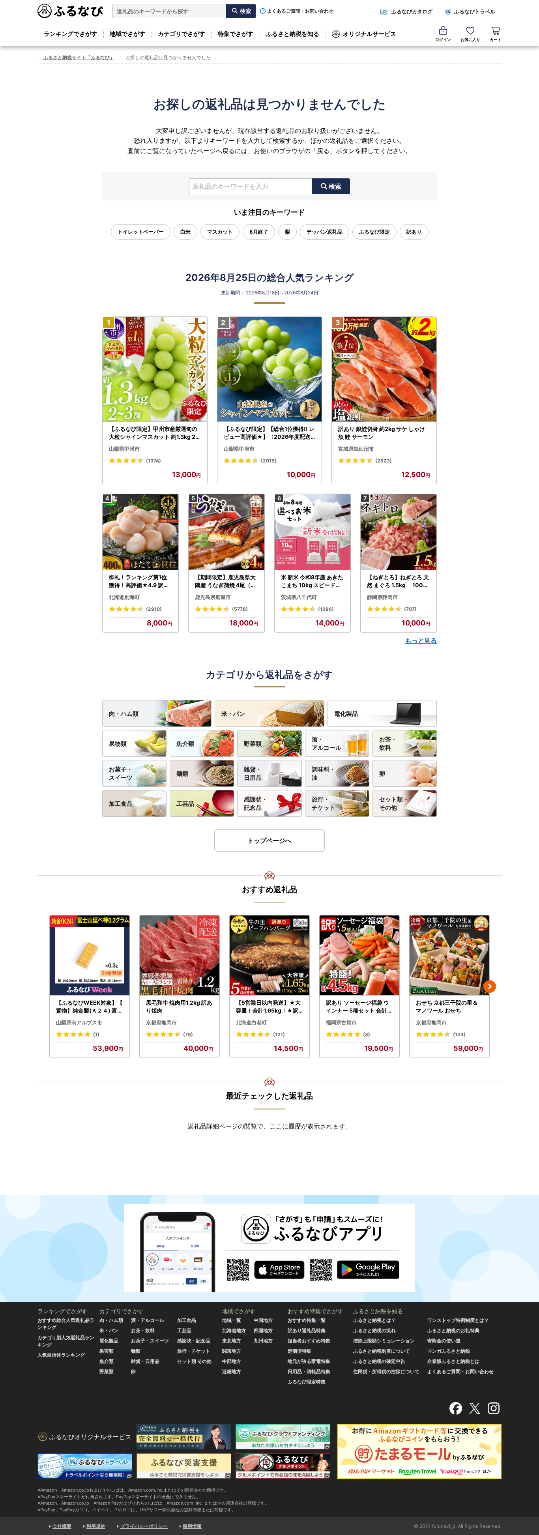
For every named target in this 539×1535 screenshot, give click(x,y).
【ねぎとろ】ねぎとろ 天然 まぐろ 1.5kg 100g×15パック (398, 581)
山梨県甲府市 (239, 449)
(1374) (153, 461)
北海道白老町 (251, 1022)
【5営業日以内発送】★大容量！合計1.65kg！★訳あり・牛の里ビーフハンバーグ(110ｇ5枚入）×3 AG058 (269, 1006)
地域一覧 (231, 1320)
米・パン (233, 713)
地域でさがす (127, 33)
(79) (188, 1034)
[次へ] (489, 986)
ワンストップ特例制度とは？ (458, 1320)
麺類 (182, 773)
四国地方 (263, 1330)
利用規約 (95, 1526)
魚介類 (185, 743)
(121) (279, 1034)
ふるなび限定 (374, 231)
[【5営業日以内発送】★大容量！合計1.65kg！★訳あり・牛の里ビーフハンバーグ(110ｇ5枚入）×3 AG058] (269, 955)
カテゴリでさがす (181, 33)
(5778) (240, 609)
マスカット (220, 231)
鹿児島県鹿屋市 (213, 597)
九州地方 (263, 1341)
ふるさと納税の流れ (374, 1330)
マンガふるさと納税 (448, 1351)
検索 (335, 186)
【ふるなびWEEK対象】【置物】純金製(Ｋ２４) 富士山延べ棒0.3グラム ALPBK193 (89, 1006)
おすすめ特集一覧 (307, 1320)
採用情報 (192, 1526)
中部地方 (231, 1361)
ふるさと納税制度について (381, 1351)
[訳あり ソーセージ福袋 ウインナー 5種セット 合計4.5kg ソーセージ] (359, 955)
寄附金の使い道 (443, 1341)
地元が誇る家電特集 (309, 1361)
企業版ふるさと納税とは (453, 1361)
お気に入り (470, 39)
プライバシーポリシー (144, 1526)
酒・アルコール (326, 743)
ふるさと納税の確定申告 (379, 1361)
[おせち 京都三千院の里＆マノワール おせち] (449, 955)
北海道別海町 (124, 597)
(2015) (269, 461)
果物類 (118, 743)
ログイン (443, 39)
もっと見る (421, 640)
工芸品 (185, 803)
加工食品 (121, 803)
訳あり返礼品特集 (307, 1330)
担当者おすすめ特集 (309, 1341)
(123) (459, 1034)
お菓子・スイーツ (121, 773)
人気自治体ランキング (61, 1355)
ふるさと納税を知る (292, 33)
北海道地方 (234, 1330)
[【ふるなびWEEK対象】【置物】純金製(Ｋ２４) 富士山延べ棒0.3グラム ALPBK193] (89, 955)
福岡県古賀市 (341, 1022)
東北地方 (231, 1341)
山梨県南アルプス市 (79, 1022)
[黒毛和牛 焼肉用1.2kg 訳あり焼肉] (179, 955)
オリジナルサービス (369, 33)
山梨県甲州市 (124, 449)
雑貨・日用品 (253, 773)
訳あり (414, 231)
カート (496, 39)
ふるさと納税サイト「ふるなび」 (78, 57)
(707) (410, 609)
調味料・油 (323, 773)
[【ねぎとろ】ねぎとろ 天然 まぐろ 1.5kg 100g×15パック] (398, 532)
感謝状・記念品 (256, 803)
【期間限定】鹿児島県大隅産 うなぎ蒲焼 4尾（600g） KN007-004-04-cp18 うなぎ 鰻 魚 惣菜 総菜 (226, 581)
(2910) (154, 609)
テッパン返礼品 (324, 231)
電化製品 (346, 713)
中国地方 (263, 1320)
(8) (366, 1034)
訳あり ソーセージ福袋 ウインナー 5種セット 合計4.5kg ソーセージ (359, 1006)
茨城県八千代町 (299, 597)
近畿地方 (231, 1371)
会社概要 (61, 1526)
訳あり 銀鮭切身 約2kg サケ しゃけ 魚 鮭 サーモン (381, 432)
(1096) (326, 609)
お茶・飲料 (388, 743)
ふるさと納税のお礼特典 (453, 1330)
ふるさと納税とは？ (374, 1320)
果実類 (106, 1351)
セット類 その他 (194, 1361)
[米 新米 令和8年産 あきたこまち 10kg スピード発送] (312, 532)
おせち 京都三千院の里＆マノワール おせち (447, 1006)
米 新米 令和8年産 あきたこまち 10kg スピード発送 (312, 581)
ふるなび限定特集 (307, 1382)
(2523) (383, 461)
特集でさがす (235, 33)
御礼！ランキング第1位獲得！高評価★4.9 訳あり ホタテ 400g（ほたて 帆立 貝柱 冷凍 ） (139, 581)
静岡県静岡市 (382, 597)
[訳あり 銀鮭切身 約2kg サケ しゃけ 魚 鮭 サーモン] (384, 369)
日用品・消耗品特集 (309, 1371)
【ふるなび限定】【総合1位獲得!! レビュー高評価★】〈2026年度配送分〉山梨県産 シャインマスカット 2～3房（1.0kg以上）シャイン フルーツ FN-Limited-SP (269, 432)
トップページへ (269, 840)
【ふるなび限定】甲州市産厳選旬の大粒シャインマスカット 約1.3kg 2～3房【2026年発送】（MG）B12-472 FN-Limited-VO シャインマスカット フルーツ (154, 432)
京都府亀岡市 (161, 1022)
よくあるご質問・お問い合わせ (300, 11)
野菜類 (253, 743)
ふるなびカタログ (411, 11)
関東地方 (231, 1351)
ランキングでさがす (70, 33)
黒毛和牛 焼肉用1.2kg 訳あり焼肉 (179, 1006)
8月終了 (258, 231)
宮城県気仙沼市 (356, 449)
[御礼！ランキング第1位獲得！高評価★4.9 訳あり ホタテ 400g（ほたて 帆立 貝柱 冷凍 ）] (140, 532)
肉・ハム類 (123, 713)
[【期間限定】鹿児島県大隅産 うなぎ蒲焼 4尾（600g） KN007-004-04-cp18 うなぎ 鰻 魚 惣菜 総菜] (226, 532)
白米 (185, 231)
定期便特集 (299, 1351)
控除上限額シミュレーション (384, 1341)
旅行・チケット (323, 803)
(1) (96, 1034)
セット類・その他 (394, 803)
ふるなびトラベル (474, 11)
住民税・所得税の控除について (386, 1371)
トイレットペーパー (141, 231)
